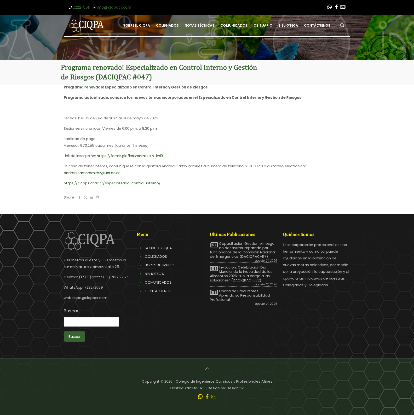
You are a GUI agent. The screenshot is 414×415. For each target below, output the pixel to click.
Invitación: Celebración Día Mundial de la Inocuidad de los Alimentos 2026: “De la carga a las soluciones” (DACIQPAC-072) (241, 273)
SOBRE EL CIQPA (158, 247)
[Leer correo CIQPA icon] (342, 7)
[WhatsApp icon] (329, 7)
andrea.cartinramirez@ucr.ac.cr (92, 172)
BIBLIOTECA (154, 273)
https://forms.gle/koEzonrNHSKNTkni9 (130, 155)
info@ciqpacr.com (114, 7)
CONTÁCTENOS (158, 290)
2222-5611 (81, 7)
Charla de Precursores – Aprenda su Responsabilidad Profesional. (240, 295)
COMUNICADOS (158, 282)
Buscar (71, 311)
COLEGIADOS (156, 256)
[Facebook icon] (336, 7)
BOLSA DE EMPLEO (159, 265)
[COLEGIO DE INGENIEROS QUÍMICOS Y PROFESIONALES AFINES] (87, 25)
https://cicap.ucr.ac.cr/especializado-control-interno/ (112, 183)
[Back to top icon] (207, 368)
